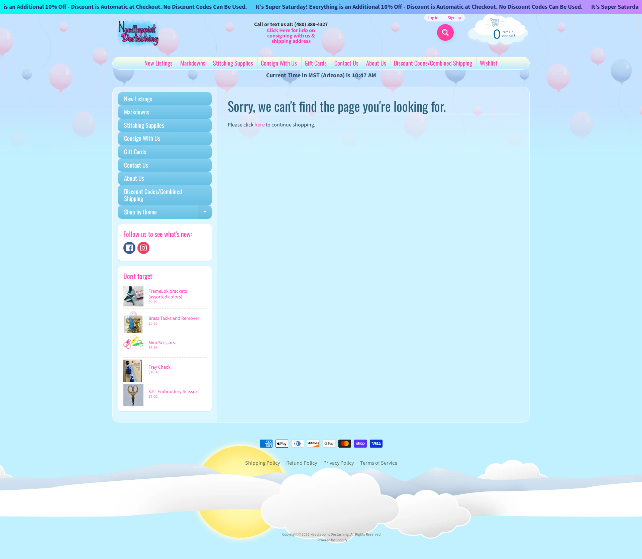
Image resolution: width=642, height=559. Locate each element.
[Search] (445, 32)
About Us (376, 63)
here (259, 124)
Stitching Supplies (233, 63)
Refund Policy (301, 463)
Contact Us (346, 63)
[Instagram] (143, 248)
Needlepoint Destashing (329, 534)
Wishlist (489, 63)
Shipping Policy (262, 463)
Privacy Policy (338, 463)
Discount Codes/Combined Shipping (433, 63)
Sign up (454, 18)
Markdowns (192, 63)
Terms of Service (378, 463)
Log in (433, 18)
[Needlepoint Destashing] (137, 33)
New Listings (158, 63)
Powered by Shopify (331, 540)
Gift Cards (316, 63)
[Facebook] (129, 248)
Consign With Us (279, 63)
